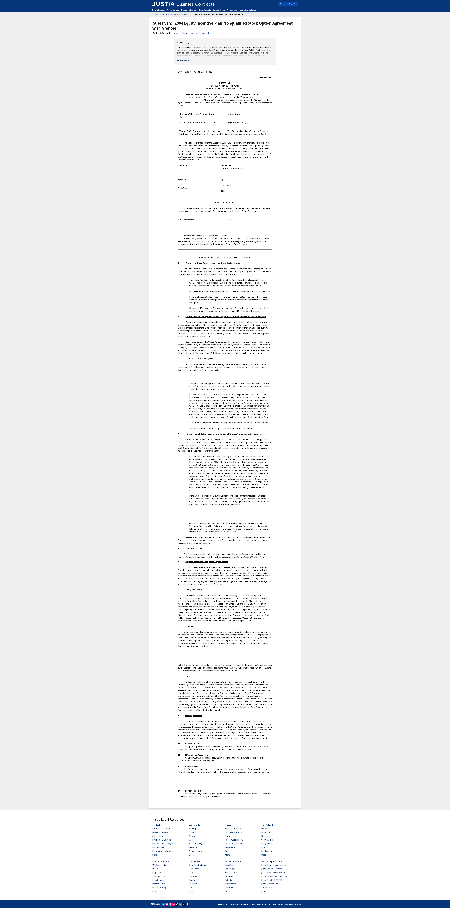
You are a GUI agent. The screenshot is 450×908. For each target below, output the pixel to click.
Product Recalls (231, 876)
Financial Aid (266, 836)
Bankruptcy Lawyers (161, 828)
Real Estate (230, 847)
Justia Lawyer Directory (271, 868)
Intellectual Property (234, 840)
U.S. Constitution (159, 865)
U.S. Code (156, 868)
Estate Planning (195, 843)
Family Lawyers (159, 847)
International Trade (233, 843)
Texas (191, 887)
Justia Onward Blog (269, 883)
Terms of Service (263, 904)
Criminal (192, 832)
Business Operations (234, 832)
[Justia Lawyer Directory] (187, 904)
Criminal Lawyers (159, 836)
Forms (161, 14)
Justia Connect (222, 904)
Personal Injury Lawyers (163, 851)
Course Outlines (268, 840)
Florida (192, 880)
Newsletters (232, 10)
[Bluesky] (180, 904)
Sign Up (292, 4)
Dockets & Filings (159, 887)
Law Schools (205, 10)
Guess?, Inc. (187, 14)
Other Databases (234, 861)
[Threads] (177, 904)
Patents (228, 880)
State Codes (194, 868)
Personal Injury (195, 851)
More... (155, 855)
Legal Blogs (230, 868)
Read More (182, 60)
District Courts (158, 883)
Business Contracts (173, 14)
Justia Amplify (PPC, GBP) (272, 880)
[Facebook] (170, 904)
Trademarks (230, 883)
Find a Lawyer (158, 10)
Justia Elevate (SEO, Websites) (274, 876)
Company (245, 904)
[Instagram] (173, 904)
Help (253, 904)
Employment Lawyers (161, 840)
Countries (229, 887)
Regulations (157, 872)
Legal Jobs (229, 865)
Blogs (263, 847)
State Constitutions (197, 865)
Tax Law (228, 851)
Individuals (194, 825)
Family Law (193, 847)
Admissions (266, 832)
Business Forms (232, 872)
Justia (154, 14)
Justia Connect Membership (273, 865)
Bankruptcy (194, 828)
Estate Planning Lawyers (163, 843)
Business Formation (234, 828)
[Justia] (163, 4)
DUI (190, 840)
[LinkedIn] (163, 904)
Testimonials (267, 887)
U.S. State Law (196, 861)
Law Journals (267, 843)
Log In (282, 4)
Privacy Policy (277, 904)
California (193, 876)
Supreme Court (159, 876)
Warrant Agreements (200, 33)
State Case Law (195, 872)
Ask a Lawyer (173, 10)
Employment (230, 836)
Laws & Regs (219, 10)
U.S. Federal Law (160, 861)
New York (193, 883)
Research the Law (189, 10)
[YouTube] (166, 904)
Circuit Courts (158, 880)
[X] (183, 904)
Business (229, 825)
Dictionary (265, 828)
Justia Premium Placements (273, 872)
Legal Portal (235, 904)
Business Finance (181, 33)
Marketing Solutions (248, 10)
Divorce (192, 836)
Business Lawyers (160, 832)
